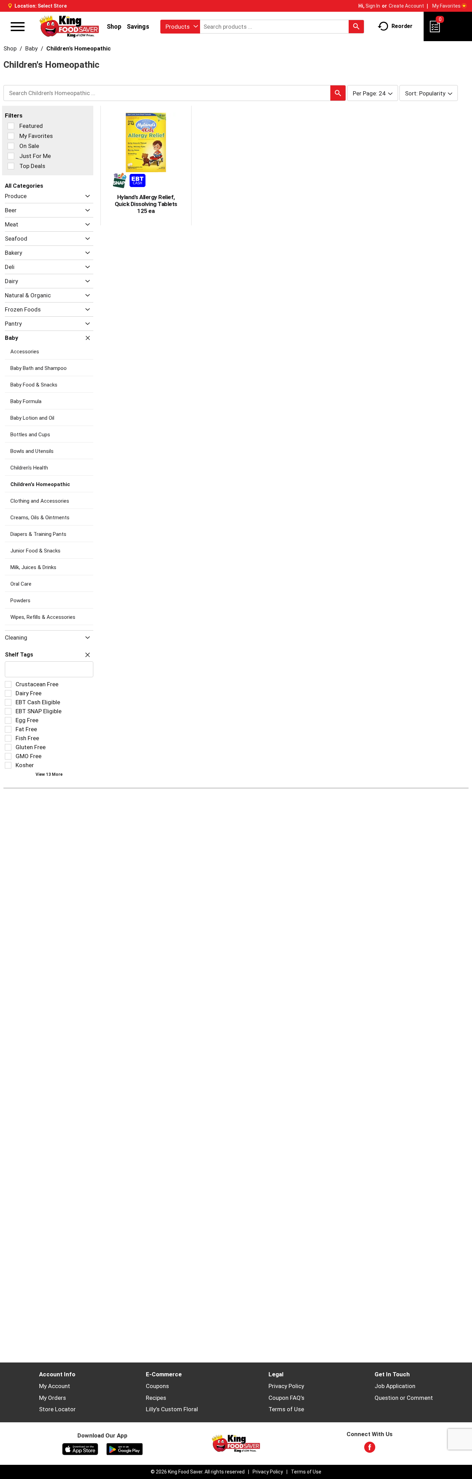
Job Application (395, 1386)
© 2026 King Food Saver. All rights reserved (198, 1472)
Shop (114, 26)
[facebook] (369, 1449)
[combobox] (180, 27)
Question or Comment (404, 1397)
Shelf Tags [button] (19, 654)
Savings (138, 26)
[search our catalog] (356, 26)
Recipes (156, 1397)
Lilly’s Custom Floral (172, 1409)
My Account (54, 1386)
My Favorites (446, 6)
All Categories (24, 185)
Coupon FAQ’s (286, 1397)
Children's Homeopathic (78, 48)
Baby (31, 48)
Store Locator (57, 1409)
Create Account (406, 6)
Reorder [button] (402, 26)
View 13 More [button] (49, 774)
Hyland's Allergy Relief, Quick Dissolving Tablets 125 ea (146, 204)
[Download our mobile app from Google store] (124, 1448)
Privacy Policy (286, 1386)
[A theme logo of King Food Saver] (69, 26)
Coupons (157, 1386)
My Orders (52, 1397)
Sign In (373, 6)
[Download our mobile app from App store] (80, 1448)
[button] (85, 196)
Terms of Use (286, 1409)
